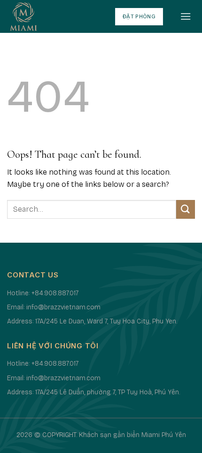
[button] (185, 16)
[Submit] (185, 209)
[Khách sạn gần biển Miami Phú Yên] (54, 16)
